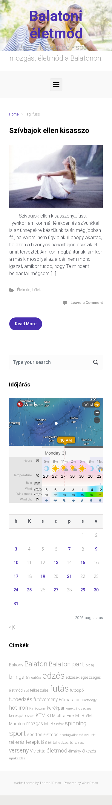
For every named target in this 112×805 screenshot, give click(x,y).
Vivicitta (37, 751)
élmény (74, 751)
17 (15, 576)
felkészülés (39, 690)
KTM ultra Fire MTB (65, 715)
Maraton (17, 723)
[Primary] (56, 84)
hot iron (18, 707)
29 (82, 590)
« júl (12, 627)
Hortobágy (89, 700)
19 (42, 576)
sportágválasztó (71, 735)
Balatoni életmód (56, 25)
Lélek (36, 289)
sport (17, 733)
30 (96, 590)
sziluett (90, 735)
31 (15, 603)
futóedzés (20, 699)
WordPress (90, 783)
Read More (25, 323)
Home (14, 114)
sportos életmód (43, 734)
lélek (89, 715)
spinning (75, 723)
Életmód (23, 289)
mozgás (34, 723)
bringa (16, 677)
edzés (53, 676)
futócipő (77, 690)
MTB (48, 723)
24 (15, 590)
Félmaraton (70, 699)
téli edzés (61, 742)
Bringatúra (33, 678)
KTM (40, 715)
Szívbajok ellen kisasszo (49, 130)
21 (69, 576)
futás (59, 688)
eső (26, 690)
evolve (18, 783)
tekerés (16, 742)
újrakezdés (17, 758)
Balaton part (66, 664)
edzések (72, 677)
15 (82, 562)
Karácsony (37, 708)
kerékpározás (22, 715)
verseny (19, 750)
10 (15, 562)
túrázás (77, 742)
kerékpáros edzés (78, 708)
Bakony (16, 664)
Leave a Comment (86, 302)
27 (55, 590)
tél (50, 742)
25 (29, 590)
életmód (57, 750)
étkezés (89, 751)
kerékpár (56, 708)
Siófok (59, 724)
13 (55, 562)
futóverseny (45, 699)
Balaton (35, 664)
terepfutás (36, 742)
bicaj (89, 665)
